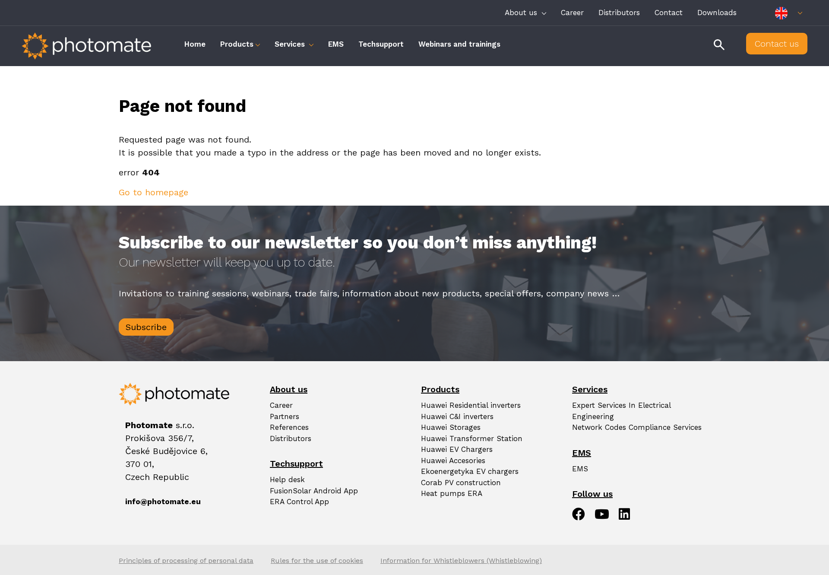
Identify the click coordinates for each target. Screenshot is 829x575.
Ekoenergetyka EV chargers (470, 471)
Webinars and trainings (459, 44)
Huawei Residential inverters (471, 405)
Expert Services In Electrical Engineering (621, 411)
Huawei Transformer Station (471, 438)
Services (291, 44)
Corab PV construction (461, 482)
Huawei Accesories (453, 460)
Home (195, 44)
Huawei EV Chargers (457, 449)
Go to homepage (153, 192)
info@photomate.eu (136, 501)
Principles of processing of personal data (186, 560)
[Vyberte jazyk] (788, 12)
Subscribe (146, 327)
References (289, 427)
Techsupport (381, 44)
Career (572, 12)
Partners (284, 416)
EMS (336, 44)
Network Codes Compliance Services (637, 427)
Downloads (717, 12)
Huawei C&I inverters (457, 416)
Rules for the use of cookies (317, 560)
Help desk (287, 479)
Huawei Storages (451, 427)
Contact (669, 12)
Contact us (777, 43)
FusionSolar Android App (314, 490)
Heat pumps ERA (451, 493)
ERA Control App (299, 501)
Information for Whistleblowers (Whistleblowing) (461, 560)
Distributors (619, 12)
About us (522, 12)
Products (236, 44)
